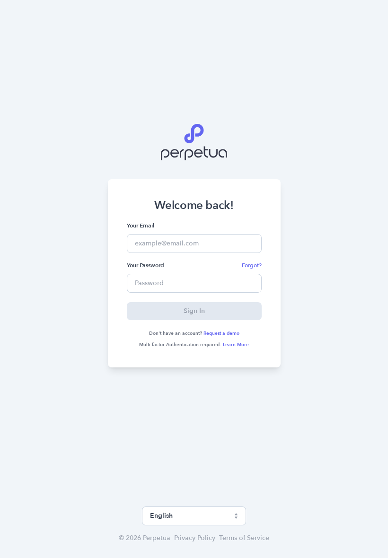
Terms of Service (244, 537)
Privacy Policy (194, 537)
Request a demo (221, 333)
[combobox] (194, 515)
